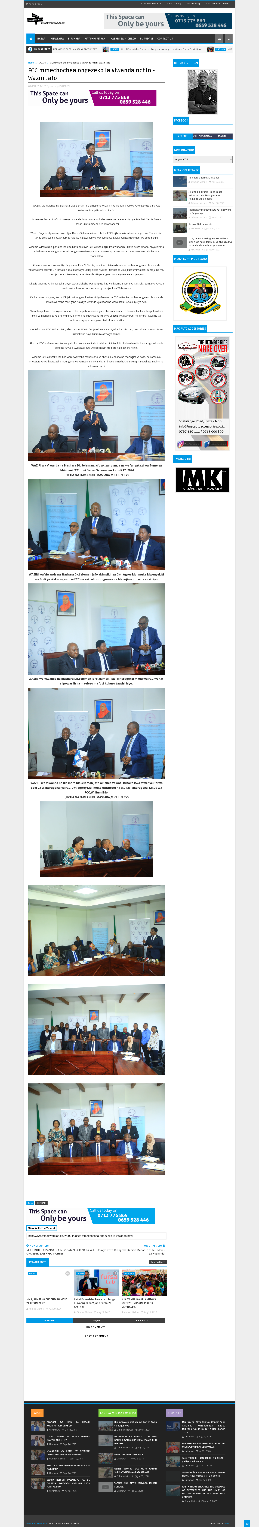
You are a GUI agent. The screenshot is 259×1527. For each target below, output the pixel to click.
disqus (96, 1320)
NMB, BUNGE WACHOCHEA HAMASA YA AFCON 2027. (46, 1301)
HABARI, (66, 86)
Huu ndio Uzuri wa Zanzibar (204, 177)
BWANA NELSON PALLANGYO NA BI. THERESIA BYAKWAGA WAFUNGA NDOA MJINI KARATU (68, 1483)
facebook (142, 1320)
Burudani (146, 38)
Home (31, 62)
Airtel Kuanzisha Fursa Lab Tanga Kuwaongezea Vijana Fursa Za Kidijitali (91, 49)
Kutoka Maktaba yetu (200, 224)
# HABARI (41, 1203)
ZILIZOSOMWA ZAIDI (202, 137)
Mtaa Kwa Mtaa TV (151, 3)
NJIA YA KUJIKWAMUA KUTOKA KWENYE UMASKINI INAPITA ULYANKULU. (195, 49)
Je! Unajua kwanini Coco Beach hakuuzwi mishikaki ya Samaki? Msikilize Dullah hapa (206, 195)
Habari (42, 38)
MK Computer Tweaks (217, 3)
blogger (49, 1320)
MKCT (228, 1523)
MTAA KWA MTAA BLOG (37, 1523)
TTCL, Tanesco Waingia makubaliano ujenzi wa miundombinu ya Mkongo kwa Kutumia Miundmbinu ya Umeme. (211, 242)
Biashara (74, 38)
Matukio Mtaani (95, 38)
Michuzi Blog (173, 3)
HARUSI (37, 1413)
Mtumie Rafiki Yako (40, 1228)
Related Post (37, 1262)
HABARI (42, 62)
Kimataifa (57, 38)
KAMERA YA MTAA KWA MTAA (118, 1413)
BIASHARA (151, 49)
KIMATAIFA (174, 1413)
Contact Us (165, 38)
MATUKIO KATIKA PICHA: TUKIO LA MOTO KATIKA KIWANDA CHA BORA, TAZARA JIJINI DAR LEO (135, 1440)
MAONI (222, 136)
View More (159, 1262)
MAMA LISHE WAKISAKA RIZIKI (129, 1454)
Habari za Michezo (123, 38)
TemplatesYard (131, 1519)
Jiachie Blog (193, 3)
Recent (183, 136)
